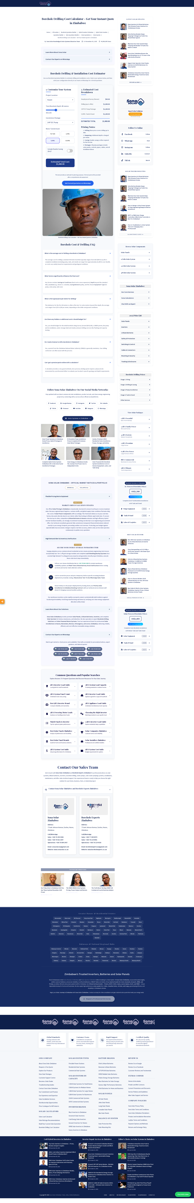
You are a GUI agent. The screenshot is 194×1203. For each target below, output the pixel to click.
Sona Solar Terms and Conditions (138, 1109)
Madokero (124, 922)
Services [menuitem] (88, 9)
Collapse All (84, 487)
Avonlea (114, 934)
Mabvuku (129, 930)
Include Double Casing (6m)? (55, 150)
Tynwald (133, 922)
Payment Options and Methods (138, 1124)
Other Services (125, 400)
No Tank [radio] (52, 134)
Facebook (53, 403)
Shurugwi (72, 956)
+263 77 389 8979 (71, 659)
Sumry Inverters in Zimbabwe (78, 1130)
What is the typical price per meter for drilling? (60, 299)
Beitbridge (98, 953)
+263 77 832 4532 (79, 654)
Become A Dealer (121, 1195)
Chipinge (95, 956)
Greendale (90, 922)
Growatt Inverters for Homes (78, 1123)
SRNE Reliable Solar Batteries (108, 1074)
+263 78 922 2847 (62, 649)
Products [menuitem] (70, 9)
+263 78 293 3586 (79, 649)
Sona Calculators (127, 298)
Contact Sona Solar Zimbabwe (48, 1088)
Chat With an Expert (128, 304)
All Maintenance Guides (135, 234)
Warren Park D (138, 930)
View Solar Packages (45, 1074)
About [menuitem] (117, 9)
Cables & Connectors (128, 350)
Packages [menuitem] (60, 9)
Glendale (97, 937)
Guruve (112, 956)
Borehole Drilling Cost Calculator (49, 1127)
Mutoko (64, 956)
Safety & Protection (128, 338)
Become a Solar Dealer (46, 1081)
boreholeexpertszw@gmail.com (96, 847)
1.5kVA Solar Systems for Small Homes (80, 1084)
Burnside (74, 949)
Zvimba (80, 956)
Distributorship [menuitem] (129, 9)
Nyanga (109, 949)
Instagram (81, 403)
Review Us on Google (135, 1063)
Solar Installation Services (47, 1099)
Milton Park (64, 922)
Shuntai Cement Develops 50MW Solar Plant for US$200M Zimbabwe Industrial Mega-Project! (140, 1166)
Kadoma (140, 949)
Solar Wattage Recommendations (49, 1120)
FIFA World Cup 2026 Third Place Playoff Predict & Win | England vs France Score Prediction (139, 1185)
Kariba (132, 953)
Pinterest (66, 408)
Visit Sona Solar (136, 114)
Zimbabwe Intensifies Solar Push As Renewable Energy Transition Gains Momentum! (138, 1146)
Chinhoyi (107, 953)
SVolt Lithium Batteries (106, 1063)
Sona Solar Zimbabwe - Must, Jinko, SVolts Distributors (64, 1195)
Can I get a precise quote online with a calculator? (62, 362)
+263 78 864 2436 (83, 563)
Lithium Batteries (127, 333)
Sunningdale (64, 930)
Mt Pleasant (77, 918)
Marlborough (117, 918)
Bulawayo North (136, 960)
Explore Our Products (45, 1071)
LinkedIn (105, 403)
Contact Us (152, 1195)
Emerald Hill (128, 918)
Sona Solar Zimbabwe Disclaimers (138, 1113)
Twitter (93, 403)
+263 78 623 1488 (96, 654)
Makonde (104, 956)
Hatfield (115, 922)
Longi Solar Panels (104, 1106)
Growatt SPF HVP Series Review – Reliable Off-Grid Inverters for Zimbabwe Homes (100, 1165)
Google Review (66, 403)
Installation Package (53, 118)
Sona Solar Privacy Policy (136, 1106)
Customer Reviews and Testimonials (139, 1071)
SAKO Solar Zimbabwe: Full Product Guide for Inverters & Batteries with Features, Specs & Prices (61, 1162)
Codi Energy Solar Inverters (77, 1119)
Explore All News (134, 82)
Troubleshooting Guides (46, 1085)
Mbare (121, 930)
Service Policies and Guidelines (138, 1092)
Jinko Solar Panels (104, 1102)
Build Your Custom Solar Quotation (50, 1124)
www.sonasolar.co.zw (61, 849)
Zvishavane (139, 956)
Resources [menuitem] (98, 9)
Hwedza (88, 960)
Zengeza (93, 926)
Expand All (70, 487)
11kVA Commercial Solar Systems (79, 1098)
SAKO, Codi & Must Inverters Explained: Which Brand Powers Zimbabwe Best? (62, 1153)
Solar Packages (142, 1195)
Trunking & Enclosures (128, 362)
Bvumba (117, 949)
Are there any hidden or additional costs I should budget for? (65, 319)
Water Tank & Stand (53, 129)
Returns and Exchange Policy (137, 1127)
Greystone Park (88, 918)
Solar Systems (132, 1195)
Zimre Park (106, 930)
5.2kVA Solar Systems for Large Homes (81, 1091)
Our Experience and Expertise (48, 1096)
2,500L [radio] (68, 134)
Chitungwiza (56, 926)
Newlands (54, 930)
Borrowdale (58, 918)
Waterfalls (107, 922)
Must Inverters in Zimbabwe (77, 1112)
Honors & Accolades (134, 1081)
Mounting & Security (128, 356)
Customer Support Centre (47, 1078)
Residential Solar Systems (77, 1067)
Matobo (114, 960)
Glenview (61, 934)
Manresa (131, 926)
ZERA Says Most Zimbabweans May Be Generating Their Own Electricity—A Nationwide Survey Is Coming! (139, 1156)
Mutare (102, 949)
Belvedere (55, 922)
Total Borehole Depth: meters (57, 106)
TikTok (54, 408)
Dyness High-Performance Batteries (110, 1085)
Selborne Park (84, 949)
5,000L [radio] (53, 140)
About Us (111, 1195)
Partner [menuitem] (108, 9)
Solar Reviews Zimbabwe (71, 980)
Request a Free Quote (46, 1067)
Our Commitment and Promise (48, 1092)
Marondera (116, 953)
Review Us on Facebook (135, 1067)
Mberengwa (55, 956)
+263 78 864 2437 (96, 649)
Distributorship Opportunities (48, 1103)
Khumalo (94, 949)
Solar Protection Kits (105, 1124)
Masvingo (62, 953)
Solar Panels (125, 321)
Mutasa (80, 960)
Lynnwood (102, 926)
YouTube (78, 408)
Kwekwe (132, 949)
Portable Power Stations (76, 1063)
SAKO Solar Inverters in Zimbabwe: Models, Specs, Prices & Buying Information (61, 1172)
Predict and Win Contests (136, 1085)
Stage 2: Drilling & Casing (129, 385)
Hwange (90, 953)
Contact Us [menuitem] (151, 9)
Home (105, 1195)
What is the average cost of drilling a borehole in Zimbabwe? (65, 253)
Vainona (86, 926)
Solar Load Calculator (45, 1117)
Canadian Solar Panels (105, 1110)
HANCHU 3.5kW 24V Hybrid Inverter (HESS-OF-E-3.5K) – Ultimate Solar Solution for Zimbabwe (100, 1185)
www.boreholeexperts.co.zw (97, 849)
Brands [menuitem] (80, 9)
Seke (87, 934)
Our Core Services (127, 292)
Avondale (136, 918)
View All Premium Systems (134, 597)
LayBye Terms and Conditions (137, 1120)
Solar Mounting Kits (105, 1127)
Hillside (132, 934)
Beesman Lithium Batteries (107, 1067)
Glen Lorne (67, 918)
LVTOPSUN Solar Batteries (107, 1071)
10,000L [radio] (67, 140)
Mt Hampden (66, 926)
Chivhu (87, 956)
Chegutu (54, 953)
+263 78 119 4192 (95, 842)
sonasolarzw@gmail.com (60, 847)
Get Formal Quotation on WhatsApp (78, 183)
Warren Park (112, 926)
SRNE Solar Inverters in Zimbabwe (79, 1126)
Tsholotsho (105, 960)
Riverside (105, 934)
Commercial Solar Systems (77, 1071)
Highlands (98, 918)
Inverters (124, 327)
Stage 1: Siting (125, 379)
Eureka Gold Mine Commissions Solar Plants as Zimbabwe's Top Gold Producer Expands (141, 1176)
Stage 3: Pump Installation (129, 390)
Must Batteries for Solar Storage (109, 1081)
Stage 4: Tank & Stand (128, 395)
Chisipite (73, 922)
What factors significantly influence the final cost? (62, 276)
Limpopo (139, 953)
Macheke (96, 960)
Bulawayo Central (56, 949)
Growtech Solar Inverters (77, 1116)
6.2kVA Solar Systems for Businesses (80, 1094)
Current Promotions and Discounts (139, 1088)
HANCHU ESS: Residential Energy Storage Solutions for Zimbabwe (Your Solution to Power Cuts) (100, 1174)
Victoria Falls (80, 953)
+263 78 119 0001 (62, 654)
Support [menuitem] (140, 9)
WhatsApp (102, 408)
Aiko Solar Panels (104, 1113)
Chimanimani (96, 934)
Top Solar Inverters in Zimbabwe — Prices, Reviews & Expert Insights (61, 1145)
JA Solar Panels (103, 1099)
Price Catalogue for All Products (49, 1106)
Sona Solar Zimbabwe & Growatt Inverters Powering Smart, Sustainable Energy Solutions (100, 1156)
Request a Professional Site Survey (98, 999)
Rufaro (98, 930)
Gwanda (130, 956)
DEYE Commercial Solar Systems (79, 1102)
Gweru (124, 949)
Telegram (90, 408)
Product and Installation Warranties (139, 1117)
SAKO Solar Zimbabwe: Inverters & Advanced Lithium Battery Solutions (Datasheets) (62, 1180)
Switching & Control (128, 344)
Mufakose (90, 930)
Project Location (51, 95)
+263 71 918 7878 (87, 659)
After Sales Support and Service (138, 1095)
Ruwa (140, 922)
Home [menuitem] (53, 9)
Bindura (125, 953)
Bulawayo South (124, 960)
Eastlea (139, 926)
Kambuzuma (122, 926)
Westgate (108, 918)
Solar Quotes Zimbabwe (88, 980)
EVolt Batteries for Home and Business (111, 1088)
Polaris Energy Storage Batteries (109, 1078)
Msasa (98, 922)
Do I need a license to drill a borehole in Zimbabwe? (62, 342)
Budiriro (53, 934)
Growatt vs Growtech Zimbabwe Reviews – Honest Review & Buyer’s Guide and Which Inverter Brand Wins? (101, 1146)
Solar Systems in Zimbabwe (78, 418)
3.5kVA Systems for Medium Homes (80, 1087)
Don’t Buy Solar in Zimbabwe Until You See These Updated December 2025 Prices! (52, 890)
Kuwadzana (70, 934)
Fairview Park (123, 934)
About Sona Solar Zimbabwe (47, 1063)
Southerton (77, 926)
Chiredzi (82, 930)
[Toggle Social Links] (2, 601)
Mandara (82, 922)
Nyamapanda (121, 956)
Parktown (140, 934)
